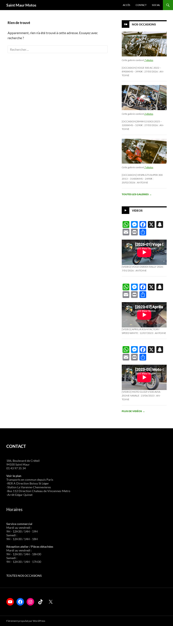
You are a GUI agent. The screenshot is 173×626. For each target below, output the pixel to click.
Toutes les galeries (137, 194)
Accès (126, 5)
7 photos (148, 60)
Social (156, 5)
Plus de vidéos (133, 411)
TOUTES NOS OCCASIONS (24, 575)
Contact (141, 5)
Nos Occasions (144, 24)
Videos (137, 210)
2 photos (148, 113)
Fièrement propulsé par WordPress (25, 620)
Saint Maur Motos (21, 5)
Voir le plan (13, 476)
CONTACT (16, 446)
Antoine (142, 182)
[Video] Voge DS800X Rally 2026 (142, 266)
